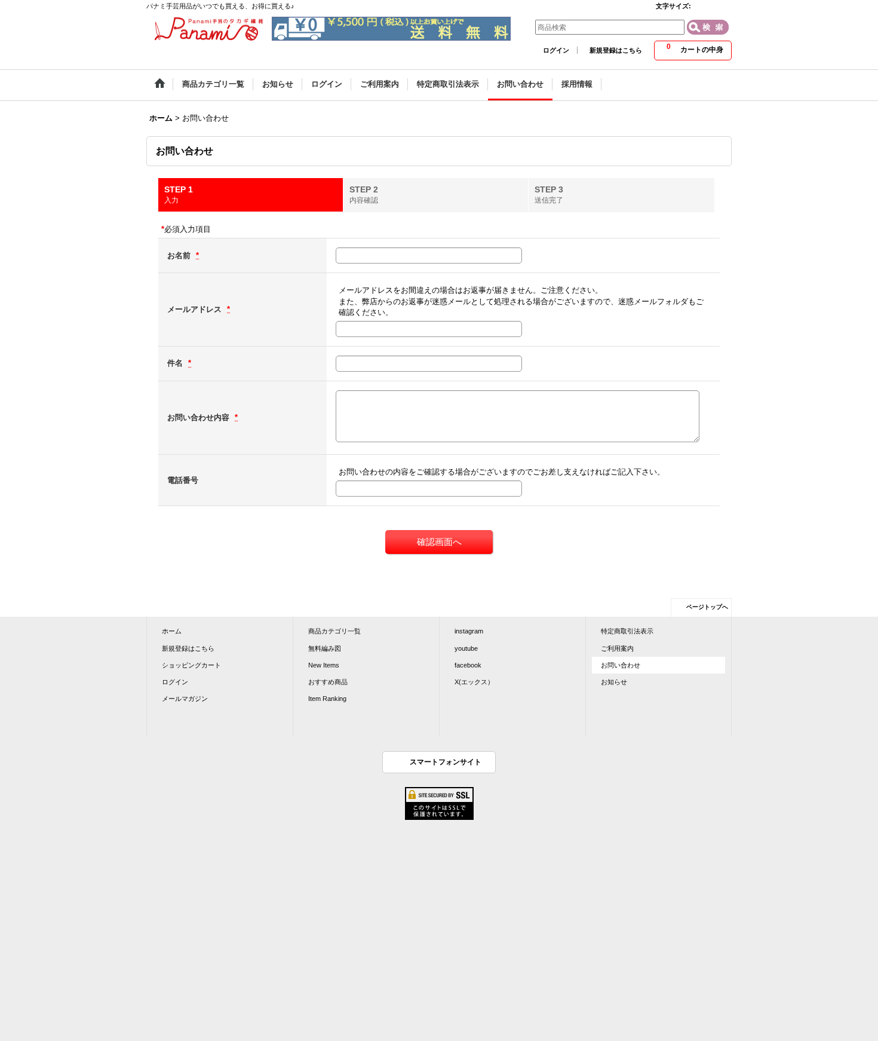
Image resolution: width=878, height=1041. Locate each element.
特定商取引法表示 (627, 631)
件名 (176, 363)
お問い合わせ (620, 665)
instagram (469, 631)
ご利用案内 (617, 648)
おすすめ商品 (328, 681)
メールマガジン (185, 698)
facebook (468, 665)
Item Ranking (327, 698)
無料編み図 (324, 648)
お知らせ (614, 681)
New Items (323, 665)
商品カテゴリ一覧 (334, 631)
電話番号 (182, 480)
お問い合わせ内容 (199, 417)
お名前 (180, 255)
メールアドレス (195, 309)
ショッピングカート (191, 665)
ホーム (172, 631)
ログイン (556, 50)
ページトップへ (707, 607)
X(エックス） (474, 681)
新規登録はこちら (616, 50)
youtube (466, 648)
